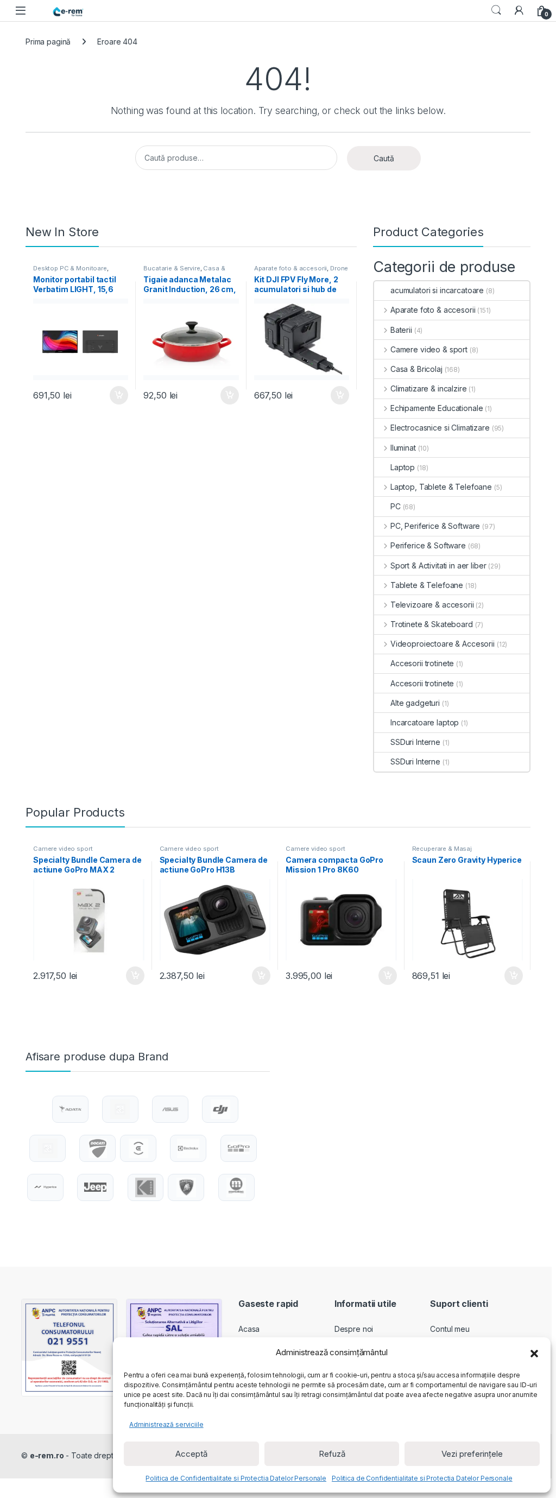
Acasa (249, 1328)
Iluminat (403, 447)
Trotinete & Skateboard (431, 624)
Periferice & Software (428, 545)
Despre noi (354, 1328)
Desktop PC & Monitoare (70, 268)
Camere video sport (62, 848)
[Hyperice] (45, 1187)
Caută (384, 158)
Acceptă (191, 1454)
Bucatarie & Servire (171, 268)
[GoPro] (239, 1148)
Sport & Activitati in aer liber (438, 565)
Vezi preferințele (472, 1454)
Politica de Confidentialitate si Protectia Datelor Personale (236, 1478)
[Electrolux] (188, 1148)
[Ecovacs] (138, 1148)
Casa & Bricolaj (416, 369)
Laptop (402, 467)
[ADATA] (70, 1109)
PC (395, 506)
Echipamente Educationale (436, 408)
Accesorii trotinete (422, 663)
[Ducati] (98, 1148)
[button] (534, 1352)
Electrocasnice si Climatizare (440, 427)
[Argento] (120, 1109)
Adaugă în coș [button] (114, 395)
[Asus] (170, 1109)
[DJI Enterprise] (48, 1148)
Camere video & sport (428, 349)
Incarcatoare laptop (424, 722)
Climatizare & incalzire (428, 388)
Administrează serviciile (166, 1424)
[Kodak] (145, 1187)
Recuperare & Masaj (442, 848)
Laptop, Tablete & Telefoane (441, 486)
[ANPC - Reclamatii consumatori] (69, 1347)
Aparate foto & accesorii (290, 268)
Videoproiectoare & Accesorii (442, 643)
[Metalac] (236, 1187)
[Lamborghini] (186, 1187)
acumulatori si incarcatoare (437, 290)
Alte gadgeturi (415, 702)
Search (496, 10)
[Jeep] (95, 1187)
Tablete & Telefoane (426, 585)
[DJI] (220, 1109)
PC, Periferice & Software (435, 525)
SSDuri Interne (415, 742)
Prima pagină (48, 41)
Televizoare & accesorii (432, 604)
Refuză (332, 1454)
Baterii (401, 329)
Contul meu (450, 1328)
